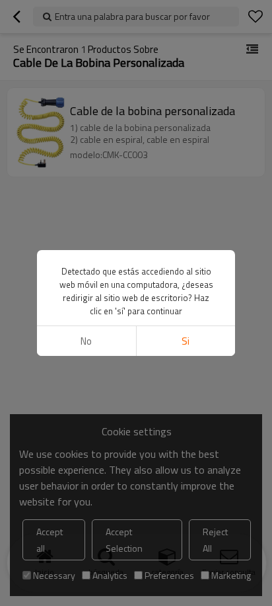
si (185, 341)
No (86, 341)
